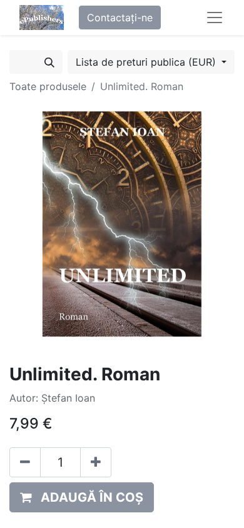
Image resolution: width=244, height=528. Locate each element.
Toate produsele (47, 86)
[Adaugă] (95, 462)
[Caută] (49, 62)
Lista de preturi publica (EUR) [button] (147, 62)
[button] (81, 497)
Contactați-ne (120, 17)
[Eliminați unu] (25, 462)
